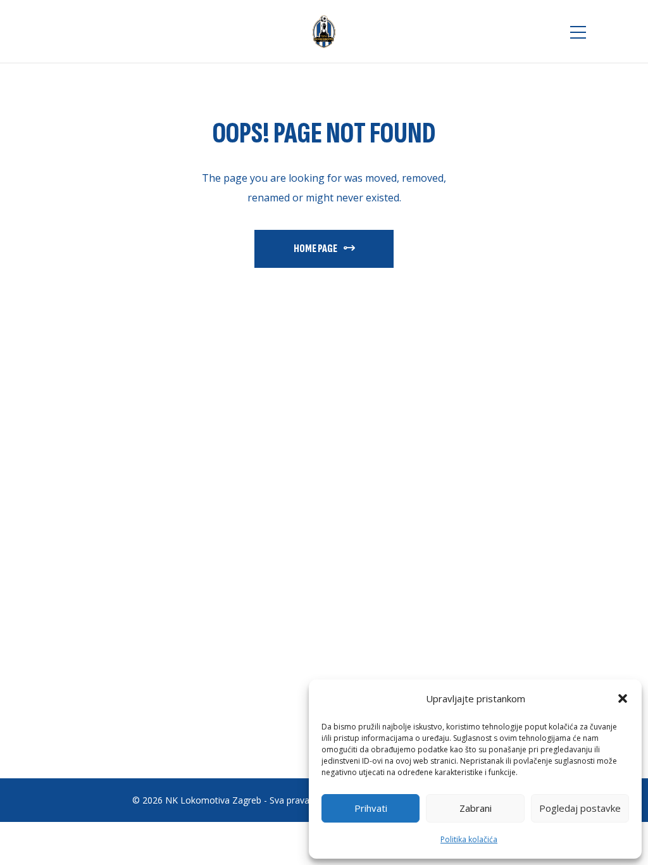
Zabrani (475, 808)
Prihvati (370, 808)
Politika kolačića (468, 839)
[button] (622, 698)
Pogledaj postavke (580, 808)
